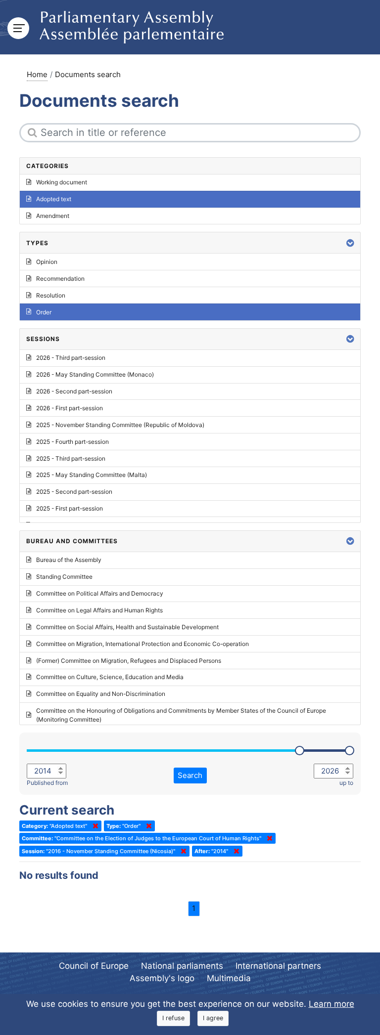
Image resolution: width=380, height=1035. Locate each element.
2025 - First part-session (69, 508)
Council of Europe (94, 966)
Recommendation (60, 278)
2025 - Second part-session (74, 491)
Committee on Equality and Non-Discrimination (100, 693)
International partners (278, 966)
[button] (350, 243)
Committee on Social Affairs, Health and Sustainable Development (127, 627)
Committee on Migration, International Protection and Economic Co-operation (142, 643)
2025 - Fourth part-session (72, 441)
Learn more (331, 1004)
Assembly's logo (162, 978)
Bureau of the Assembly (68, 559)
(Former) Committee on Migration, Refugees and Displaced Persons (128, 660)
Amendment (52, 215)
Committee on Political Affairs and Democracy (99, 593)
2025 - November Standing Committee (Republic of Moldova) (120, 425)
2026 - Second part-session (74, 391)
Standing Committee (64, 576)
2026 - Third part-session (70, 357)
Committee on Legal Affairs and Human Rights (99, 610)
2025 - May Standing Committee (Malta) (91, 474)
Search (190, 775)
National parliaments (182, 966)
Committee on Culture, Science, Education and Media (110, 677)
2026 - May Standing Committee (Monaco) (95, 374)
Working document (61, 182)
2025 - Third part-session (70, 458)
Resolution (50, 295)
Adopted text (53, 199)
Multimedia (229, 978)
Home (37, 74)
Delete (93, 826)
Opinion (46, 261)
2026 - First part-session (69, 408)
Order (43, 312)
